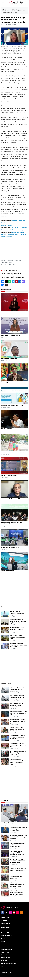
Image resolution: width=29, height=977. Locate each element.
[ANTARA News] (16, 2)
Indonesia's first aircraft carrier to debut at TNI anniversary (17, 697)
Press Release (5, 944)
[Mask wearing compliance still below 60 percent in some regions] (14, 465)
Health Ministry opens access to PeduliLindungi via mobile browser (12, 404)
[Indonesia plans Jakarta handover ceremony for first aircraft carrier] (5, 730)
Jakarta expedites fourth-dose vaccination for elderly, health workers (13, 234)
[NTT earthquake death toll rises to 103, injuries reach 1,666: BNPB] (5, 753)
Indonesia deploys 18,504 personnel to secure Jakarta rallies (17, 705)
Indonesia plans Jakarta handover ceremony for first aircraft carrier (17, 729)
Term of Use (5, 952)
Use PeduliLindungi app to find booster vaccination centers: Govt (13, 11)
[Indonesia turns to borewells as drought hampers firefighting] (5, 893)
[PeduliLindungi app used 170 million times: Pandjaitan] (14, 419)
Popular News (6, 683)
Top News (4, 800)
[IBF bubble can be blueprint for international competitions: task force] (14, 442)
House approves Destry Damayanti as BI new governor (17, 629)
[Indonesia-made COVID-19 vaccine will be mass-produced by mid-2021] (14, 325)
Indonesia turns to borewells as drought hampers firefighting (16, 892)
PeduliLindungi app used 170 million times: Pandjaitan (12, 427)
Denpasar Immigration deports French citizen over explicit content (18, 621)
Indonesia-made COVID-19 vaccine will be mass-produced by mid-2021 (13, 334)
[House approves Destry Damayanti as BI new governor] (5, 630)
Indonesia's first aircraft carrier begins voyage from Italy (18, 745)
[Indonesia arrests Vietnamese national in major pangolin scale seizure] (5, 761)
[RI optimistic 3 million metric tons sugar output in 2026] (5, 638)
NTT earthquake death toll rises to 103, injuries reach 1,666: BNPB (18, 753)
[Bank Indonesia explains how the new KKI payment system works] (5, 722)
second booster (7, 277)
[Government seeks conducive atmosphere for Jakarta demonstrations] (5, 869)
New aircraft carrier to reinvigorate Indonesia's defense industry (17, 860)
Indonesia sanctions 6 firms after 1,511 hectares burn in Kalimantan (18, 713)
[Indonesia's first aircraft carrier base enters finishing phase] (5, 690)
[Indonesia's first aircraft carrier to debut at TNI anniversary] (5, 698)
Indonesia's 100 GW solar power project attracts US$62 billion (17, 737)
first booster (19, 277)
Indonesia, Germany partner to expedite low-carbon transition (14, 569)
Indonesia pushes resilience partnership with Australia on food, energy (18, 829)
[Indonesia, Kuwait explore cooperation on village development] (14, 813)
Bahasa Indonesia (6, 949)
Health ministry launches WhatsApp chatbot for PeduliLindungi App (12, 498)
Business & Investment (8, 933)
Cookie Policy (5, 957)
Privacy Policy (5, 955)
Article (3, 938)
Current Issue (14, 9)
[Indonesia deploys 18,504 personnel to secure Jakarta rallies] (5, 706)
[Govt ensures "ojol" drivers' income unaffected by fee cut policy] (14, 537)
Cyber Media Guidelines (8, 963)
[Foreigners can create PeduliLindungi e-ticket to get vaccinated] (14, 349)
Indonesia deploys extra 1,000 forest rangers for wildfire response (17, 844)
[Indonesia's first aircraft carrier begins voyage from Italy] (5, 745)
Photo (3, 941)
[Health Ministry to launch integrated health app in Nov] (14, 372)
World (3, 930)
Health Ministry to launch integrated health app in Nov (13, 381)
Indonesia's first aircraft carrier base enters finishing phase (17, 689)
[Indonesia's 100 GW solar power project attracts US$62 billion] (5, 737)
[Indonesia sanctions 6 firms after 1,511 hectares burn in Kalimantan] (5, 714)
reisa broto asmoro (10, 270)
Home (6, 9)
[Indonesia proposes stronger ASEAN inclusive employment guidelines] (5, 853)
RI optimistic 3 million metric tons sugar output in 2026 (18, 637)
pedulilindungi (7, 273)
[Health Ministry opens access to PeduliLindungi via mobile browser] (14, 395)
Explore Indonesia (6, 935)
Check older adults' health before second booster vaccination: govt (13, 223)
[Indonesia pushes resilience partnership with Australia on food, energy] (5, 829)
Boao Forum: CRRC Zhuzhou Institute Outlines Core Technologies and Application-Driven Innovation (13, 522)
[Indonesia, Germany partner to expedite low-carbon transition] (14, 561)
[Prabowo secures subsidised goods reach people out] (5, 614)
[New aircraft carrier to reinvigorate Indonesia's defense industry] (5, 861)
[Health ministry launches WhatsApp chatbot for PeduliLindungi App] (14, 489)
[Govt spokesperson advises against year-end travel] (14, 302)
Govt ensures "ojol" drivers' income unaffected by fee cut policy (12, 546)
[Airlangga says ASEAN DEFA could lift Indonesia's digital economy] (5, 837)
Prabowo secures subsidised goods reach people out (17, 613)
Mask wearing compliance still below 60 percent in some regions (14, 474)
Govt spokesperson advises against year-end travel (13, 311)
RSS (2, 966)
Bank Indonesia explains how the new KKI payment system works (18, 721)
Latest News (5, 607)
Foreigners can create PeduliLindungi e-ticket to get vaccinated (14, 357)
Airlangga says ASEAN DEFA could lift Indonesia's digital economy (18, 837)
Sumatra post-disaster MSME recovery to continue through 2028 (18, 645)
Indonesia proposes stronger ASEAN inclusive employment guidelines (17, 852)
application (17, 273)
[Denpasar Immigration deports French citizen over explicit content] (5, 622)
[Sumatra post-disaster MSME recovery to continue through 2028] (5, 645)
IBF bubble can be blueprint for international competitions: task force (13, 451)
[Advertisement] (14, 589)
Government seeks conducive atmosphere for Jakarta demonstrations (18, 868)
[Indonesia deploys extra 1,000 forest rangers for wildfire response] (5, 845)
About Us (4, 960)
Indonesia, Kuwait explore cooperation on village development (14, 822)
